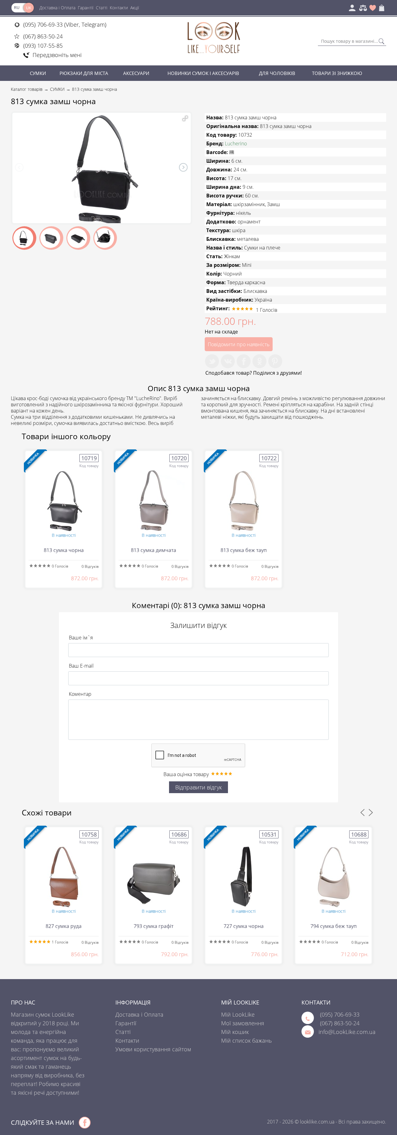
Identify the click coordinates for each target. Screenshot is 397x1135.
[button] (185, 118)
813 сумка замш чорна (94, 89)
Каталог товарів (26, 89)
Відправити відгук (198, 787)
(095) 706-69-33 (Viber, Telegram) (64, 24)
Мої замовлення (242, 1023)
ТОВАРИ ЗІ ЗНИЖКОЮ (337, 73)
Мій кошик (235, 1032)
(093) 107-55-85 (43, 45)
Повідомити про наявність (239, 344)
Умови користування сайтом (153, 1049)
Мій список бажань (246, 1040)
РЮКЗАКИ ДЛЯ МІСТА (84, 73)
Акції (134, 8)
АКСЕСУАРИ (136, 73)
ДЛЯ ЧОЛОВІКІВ (277, 73)
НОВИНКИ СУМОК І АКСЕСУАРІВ (203, 73)
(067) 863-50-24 (43, 36)
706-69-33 (339, 1014)
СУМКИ (38, 73)
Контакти (119, 8)
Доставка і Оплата (57, 8)
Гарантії (85, 8)
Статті (101, 8)
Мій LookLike (238, 1014)
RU (17, 8)
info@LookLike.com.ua (347, 1032)
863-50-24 (339, 1023)
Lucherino (236, 143)
